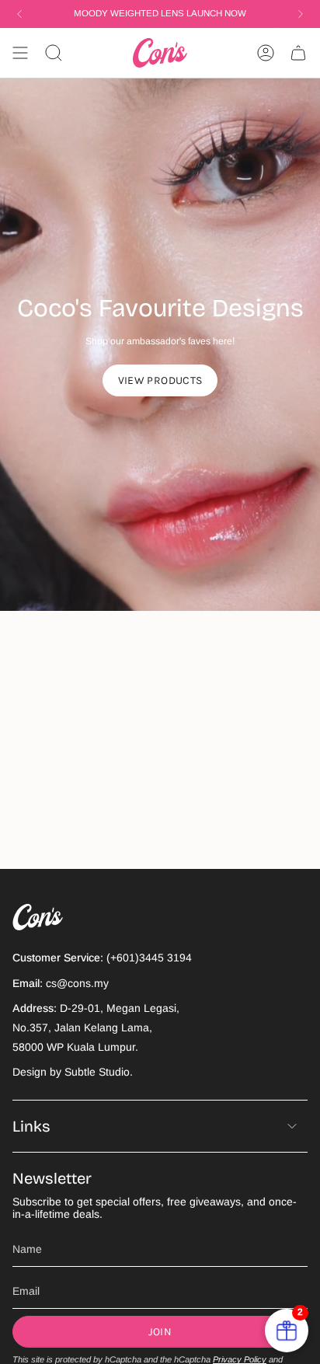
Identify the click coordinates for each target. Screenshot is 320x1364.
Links (31, 1126)
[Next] (301, 14)
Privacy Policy (239, 1359)
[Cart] (298, 53)
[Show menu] (20, 53)
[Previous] (19, 14)
